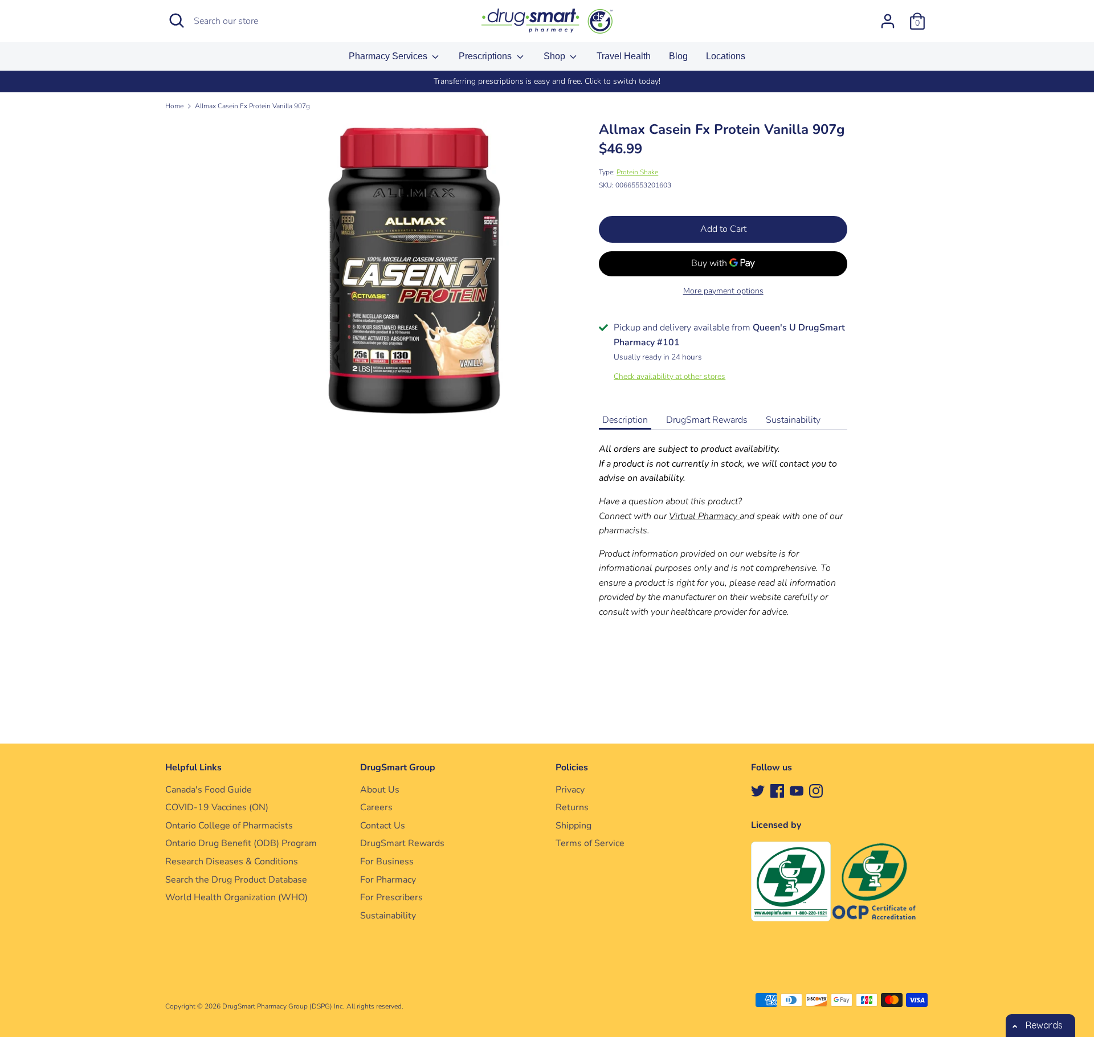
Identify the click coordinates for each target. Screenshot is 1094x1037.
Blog (678, 56)
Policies (572, 767)
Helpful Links (193, 767)
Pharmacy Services (389, 56)
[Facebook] (777, 790)
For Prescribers (391, 897)
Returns (572, 807)
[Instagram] (816, 790)
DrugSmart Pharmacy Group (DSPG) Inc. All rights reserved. (312, 1006)
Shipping (573, 825)
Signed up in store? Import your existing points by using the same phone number (674, 81)
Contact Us (382, 825)
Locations (725, 56)
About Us (379, 789)
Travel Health (624, 56)
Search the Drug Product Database (236, 879)
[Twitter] (758, 790)
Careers (376, 807)
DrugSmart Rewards (707, 420)
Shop (556, 56)
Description (625, 420)
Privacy (570, 789)
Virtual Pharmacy (703, 516)
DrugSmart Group (397, 767)
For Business (387, 861)
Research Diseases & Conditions (231, 861)
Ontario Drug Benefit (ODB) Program (241, 843)
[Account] (887, 16)
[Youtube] (796, 790)
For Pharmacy (388, 879)
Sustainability (793, 420)
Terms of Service (590, 843)
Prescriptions (486, 56)
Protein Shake (637, 172)
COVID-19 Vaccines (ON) (216, 807)
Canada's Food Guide (208, 789)
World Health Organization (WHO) (236, 897)
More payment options (723, 290)
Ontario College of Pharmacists (229, 825)
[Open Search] (176, 20)
